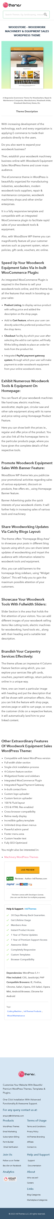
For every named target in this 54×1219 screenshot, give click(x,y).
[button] (27, 870)
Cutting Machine (14, 1011)
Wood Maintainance (16, 1016)
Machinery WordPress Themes (21, 857)
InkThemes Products (32, 1011)
